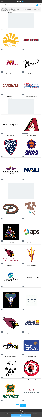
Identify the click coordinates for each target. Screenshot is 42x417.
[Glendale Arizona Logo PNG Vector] (31, 209)
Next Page (22, 405)
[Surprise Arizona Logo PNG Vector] (11, 170)
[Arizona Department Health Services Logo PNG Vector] (31, 345)
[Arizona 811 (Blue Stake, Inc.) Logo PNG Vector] (11, 345)
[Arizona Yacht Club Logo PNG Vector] (31, 63)
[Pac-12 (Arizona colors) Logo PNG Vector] (11, 147)
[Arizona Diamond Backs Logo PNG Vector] (11, 209)
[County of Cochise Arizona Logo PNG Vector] (31, 368)
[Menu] (2, 1)
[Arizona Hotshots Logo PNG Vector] (11, 391)
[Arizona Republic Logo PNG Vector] (31, 277)
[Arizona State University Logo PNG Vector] (11, 63)
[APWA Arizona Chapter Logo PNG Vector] (31, 323)
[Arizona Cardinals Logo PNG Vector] (11, 85)
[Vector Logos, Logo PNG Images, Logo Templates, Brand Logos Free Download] (21, 1)
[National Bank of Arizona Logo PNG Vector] (31, 391)
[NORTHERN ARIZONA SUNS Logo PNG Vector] (31, 147)
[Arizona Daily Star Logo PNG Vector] (11, 124)
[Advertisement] (21, 20)
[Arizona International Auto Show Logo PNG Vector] (31, 85)
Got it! (21, 415)
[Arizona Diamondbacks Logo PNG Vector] (31, 40)
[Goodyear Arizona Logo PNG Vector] (11, 40)
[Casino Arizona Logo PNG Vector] (11, 277)
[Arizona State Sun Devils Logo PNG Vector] (31, 254)
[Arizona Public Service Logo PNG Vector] (31, 232)
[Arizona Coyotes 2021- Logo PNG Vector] (11, 232)
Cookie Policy (35, 413)
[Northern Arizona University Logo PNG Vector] (31, 170)
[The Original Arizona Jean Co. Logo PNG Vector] (31, 300)
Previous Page (17, 405)
